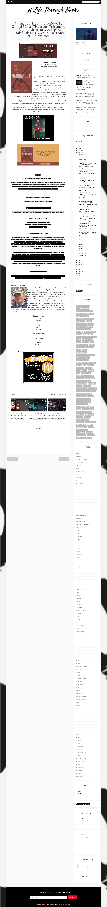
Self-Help (90, 409)
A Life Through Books (53, 10)
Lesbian (90, 370)
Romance (79, 401)
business (91, 324)
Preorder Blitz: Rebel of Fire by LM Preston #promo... (87, 208)
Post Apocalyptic (82, 391)
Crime (78, 339)
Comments (81, 868)
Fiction (79, 347)
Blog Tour (34, 39)
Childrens (87, 329)
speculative (80, 411)
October (81, 159)
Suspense (80, 417)
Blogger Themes (66, 904)
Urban (94, 422)
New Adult (87, 380)
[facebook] (8, 2)
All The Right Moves (83, 308)
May (80, 246)
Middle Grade (91, 378)
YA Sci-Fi (79, 437)
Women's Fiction (82, 427)
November (82, 157)
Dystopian (86, 342)
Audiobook (89, 311)
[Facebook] (57, 394)
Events (79, 797)
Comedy (79, 334)
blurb (86, 316)
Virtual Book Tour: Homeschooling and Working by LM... (87, 164)
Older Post (64, 459)
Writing (91, 427)
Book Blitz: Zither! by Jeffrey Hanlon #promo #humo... (88, 236)
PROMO (79, 393)
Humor (92, 365)
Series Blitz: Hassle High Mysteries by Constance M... (87, 222)
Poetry (87, 388)
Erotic (79, 344)
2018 (79, 262)
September (82, 161)
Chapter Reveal (87, 326)
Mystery (79, 380)
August (81, 239)
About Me (80, 793)
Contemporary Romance (84, 336)
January (81, 255)
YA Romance (90, 435)
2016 (79, 267)
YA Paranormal (81, 435)
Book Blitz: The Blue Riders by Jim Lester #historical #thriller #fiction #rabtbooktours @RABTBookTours (86, 94)
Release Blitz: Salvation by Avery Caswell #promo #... (87, 198)
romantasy (87, 401)
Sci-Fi (84, 409)
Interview (56, 39)
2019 (79, 260)
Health (79, 357)
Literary (83, 373)
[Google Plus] (60, 394)
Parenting (80, 388)
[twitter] (11, 2)
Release (91, 396)
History (93, 362)
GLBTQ (78, 349)
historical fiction (50, 39)
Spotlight (89, 411)
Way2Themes (50, 904)
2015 (79, 269)
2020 (79, 258)
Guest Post (90, 355)
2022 (79, 150)
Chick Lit (79, 329)
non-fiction (91, 383)
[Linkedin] (65, 394)
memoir (91, 375)
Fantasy (91, 344)
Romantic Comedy (82, 404)
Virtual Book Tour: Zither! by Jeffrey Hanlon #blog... (87, 195)
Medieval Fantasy (82, 375)
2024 (79, 146)
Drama (79, 342)
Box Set (88, 321)
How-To (85, 365)
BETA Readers (86, 313)
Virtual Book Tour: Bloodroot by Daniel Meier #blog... (87, 184)
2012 (79, 276)
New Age (79, 383)
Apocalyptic (80, 311)
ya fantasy (89, 432)
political (93, 388)
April (80, 248)
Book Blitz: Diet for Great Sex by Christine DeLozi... (87, 215)
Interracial (80, 367)
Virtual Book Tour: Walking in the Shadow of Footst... (87, 191)
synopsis (87, 417)
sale (91, 406)
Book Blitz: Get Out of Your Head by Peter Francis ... (87, 177)
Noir (85, 383)
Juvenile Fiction (81, 370)
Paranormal (87, 386)
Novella (79, 386)
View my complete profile (82, 821)
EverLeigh (80, 818)
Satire (79, 409)
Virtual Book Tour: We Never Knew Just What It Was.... (87, 229)
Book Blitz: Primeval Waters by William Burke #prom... (86, 212)
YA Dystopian (81, 432)
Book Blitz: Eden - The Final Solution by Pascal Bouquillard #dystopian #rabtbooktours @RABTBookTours (86, 102)
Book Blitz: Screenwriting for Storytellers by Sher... (86, 167)
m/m (89, 373)
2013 (79, 273)
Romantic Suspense (83, 406)
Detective (90, 339)
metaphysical (81, 378)
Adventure (86, 305)
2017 (79, 264)
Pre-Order (92, 391)
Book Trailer (80, 321)
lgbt (78, 373)
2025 (79, 144)
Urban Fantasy (81, 424)
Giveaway (39, 39)
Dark (83, 339)
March (81, 251)
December (82, 154)
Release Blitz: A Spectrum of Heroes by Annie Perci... (88, 233)
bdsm (78, 313)
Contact (80, 795)
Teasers (79, 419)
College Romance (90, 331)
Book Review (89, 318)
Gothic (84, 349)
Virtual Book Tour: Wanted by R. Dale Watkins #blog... (88, 205)
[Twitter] (62, 394)
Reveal (88, 398)
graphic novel (81, 355)
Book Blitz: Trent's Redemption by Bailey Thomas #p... (87, 170)
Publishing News (82, 396)
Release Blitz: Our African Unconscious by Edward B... (86, 202)
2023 (79, 148)
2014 (79, 271)
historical (44, 39)
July (80, 242)
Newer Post (12, 459)
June (80, 244)
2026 (79, 141)
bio (93, 313)
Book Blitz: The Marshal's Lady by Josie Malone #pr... (87, 174)
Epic (91, 342)
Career (79, 326)
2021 (79, 152)
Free (84, 347)
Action (79, 305)
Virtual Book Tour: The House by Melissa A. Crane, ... (87, 219)
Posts (79, 866)
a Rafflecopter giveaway (17, 351)
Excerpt (85, 344)
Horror (79, 365)
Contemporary (88, 334)
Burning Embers (81, 324)
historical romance (83, 362)
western (90, 424)
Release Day (80, 398)
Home (79, 791)
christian (80, 331)
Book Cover (80, 318)
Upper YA (87, 422)
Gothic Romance (82, 352)
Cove (94, 336)
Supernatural (89, 414)
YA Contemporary (82, 429)
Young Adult (87, 437)
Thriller (86, 419)
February (81, 253)
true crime (80, 422)
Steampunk (80, 414)
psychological (87, 393)
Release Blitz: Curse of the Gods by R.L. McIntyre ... (87, 188)
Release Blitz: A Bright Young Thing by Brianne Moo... (87, 226)
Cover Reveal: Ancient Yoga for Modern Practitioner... (86, 181)
